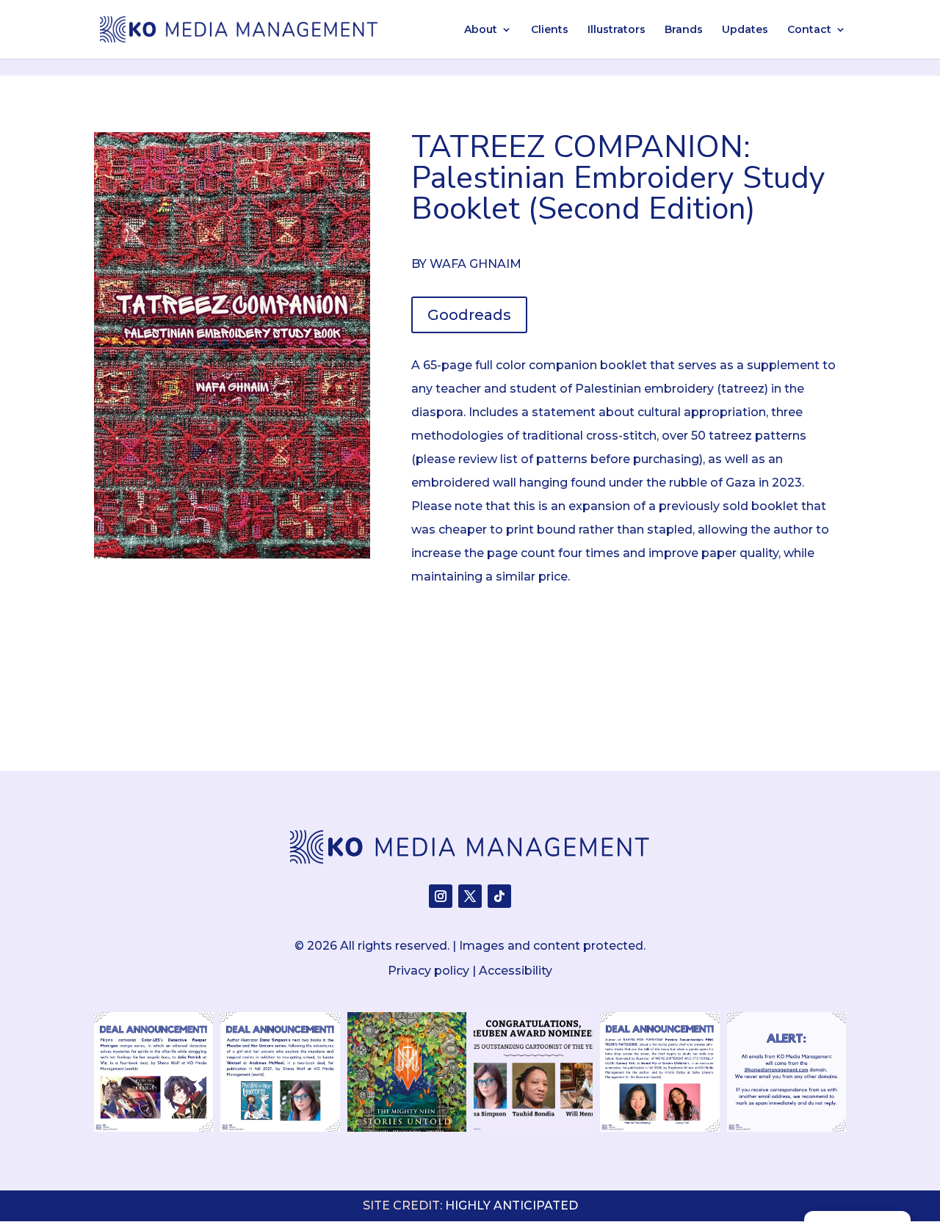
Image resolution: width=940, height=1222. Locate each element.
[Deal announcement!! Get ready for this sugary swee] (659, 1071)
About (480, 30)
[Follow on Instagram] (440, 896)
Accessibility (515, 971)
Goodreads (469, 315)
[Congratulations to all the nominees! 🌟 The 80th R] (533, 1071)
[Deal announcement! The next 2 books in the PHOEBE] (279, 1071)
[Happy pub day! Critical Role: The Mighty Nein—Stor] (406, 1071)
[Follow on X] (470, 896)
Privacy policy (428, 971)
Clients (549, 30)
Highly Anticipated (511, 1205)
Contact (809, 30)
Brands (684, 30)
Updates (745, 30)
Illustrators (617, 30)
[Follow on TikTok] (499, 896)
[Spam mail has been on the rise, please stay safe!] (786, 1071)
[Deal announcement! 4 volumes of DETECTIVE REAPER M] (153, 1071)
